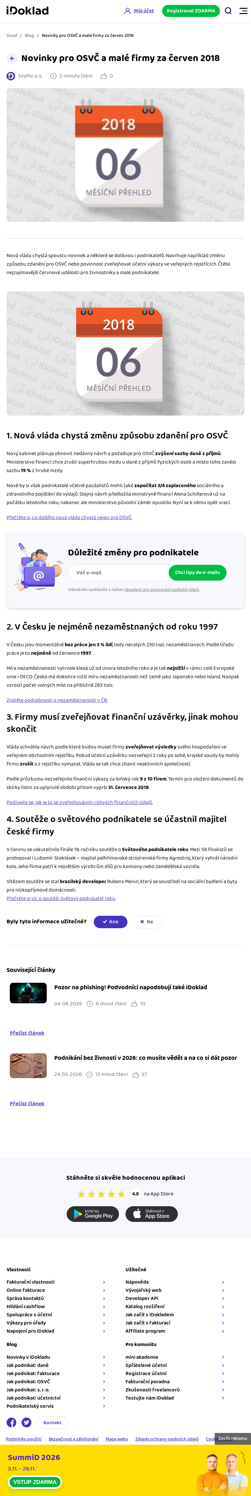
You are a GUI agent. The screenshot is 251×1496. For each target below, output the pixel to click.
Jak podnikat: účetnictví (33, 1398)
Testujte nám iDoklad (150, 1398)
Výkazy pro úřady (26, 1323)
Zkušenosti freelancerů (153, 1390)
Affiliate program (145, 1331)
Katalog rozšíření (145, 1307)
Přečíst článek (27, 1033)
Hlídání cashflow (26, 1307)
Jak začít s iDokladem (150, 1315)
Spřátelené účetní (146, 1365)
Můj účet (144, 11)
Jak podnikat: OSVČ (28, 1382)
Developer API (142, 1298)
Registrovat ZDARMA (191, 11)
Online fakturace (26, 1290)
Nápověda (137, 1282)
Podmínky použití (24, 1439)
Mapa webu (117, 1439)
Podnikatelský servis (30, 1406)
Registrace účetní (146, 1374)
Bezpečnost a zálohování (73, 1439)
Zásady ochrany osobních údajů (167, 1439)
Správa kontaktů (25, 1298)
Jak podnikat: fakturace (33, 1374)
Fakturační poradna (148, 1382)
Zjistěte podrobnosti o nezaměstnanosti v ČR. (57, 700)
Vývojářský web (143, 1290)
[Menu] (240, 11)
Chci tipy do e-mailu (197, 572)
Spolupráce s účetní (29, 1315)
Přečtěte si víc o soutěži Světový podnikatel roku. (61, 899)
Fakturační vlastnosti (31, 1282)
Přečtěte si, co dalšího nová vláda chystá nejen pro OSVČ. (69, 518)
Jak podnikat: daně (28, 1365)
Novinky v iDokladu (28, 1357)
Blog (29, 35)
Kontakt (52, 1422)
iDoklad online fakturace (27, 11)
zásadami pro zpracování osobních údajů (162, 589)
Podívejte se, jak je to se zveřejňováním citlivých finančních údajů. (80, 802)
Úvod (12, 35)
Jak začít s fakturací (148, 1323)
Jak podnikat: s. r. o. (28, 1390)
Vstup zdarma (35, 1482)
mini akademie (142, 1357)
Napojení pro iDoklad (30, 1331)
